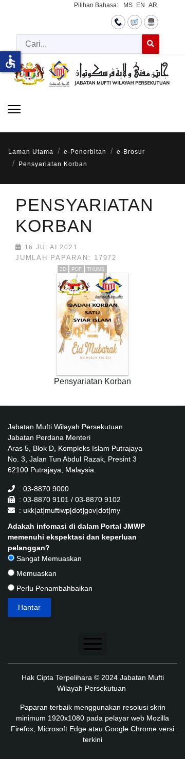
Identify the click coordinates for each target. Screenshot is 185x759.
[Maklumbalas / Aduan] (134, 21)
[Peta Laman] (151, 21)
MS (128, 5)
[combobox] (79, 44)
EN (140, 5)
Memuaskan (35, 573)
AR (153, 5)
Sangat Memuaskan (48, 558)
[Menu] (14, 109)
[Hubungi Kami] (118, 21)
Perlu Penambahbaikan (53, 588)
